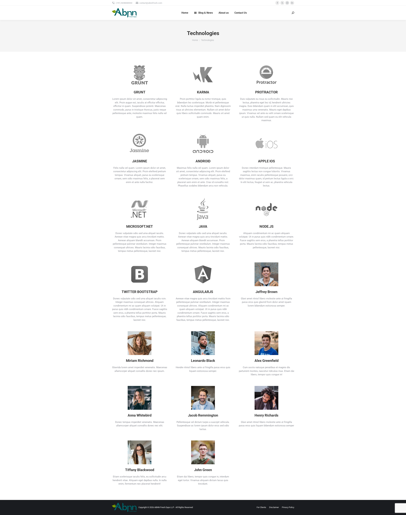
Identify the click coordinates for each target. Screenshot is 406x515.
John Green (203, 470)
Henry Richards (266, 415)
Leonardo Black (203, 361)
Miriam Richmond (139, 361)
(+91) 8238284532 (124, 3)
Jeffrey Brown (266, 292)
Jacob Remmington (203, 415)
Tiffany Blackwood (139, 470)
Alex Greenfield (266, 361)
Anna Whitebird (139, 415)
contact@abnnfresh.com (150, 3)
